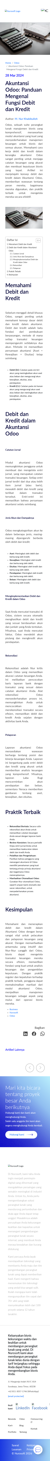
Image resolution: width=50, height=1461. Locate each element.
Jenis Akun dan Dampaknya (23, 257)
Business (14, 1009)
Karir (10, 1425)
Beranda (12, 1419)
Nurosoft (14, 1013)
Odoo (16, 63)
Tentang (23, 1432)
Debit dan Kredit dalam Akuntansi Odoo (23, 249)
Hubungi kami (17, 1134)
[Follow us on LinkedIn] (23, 1407)
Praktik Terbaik (15, 272)
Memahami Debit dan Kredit (20, 244)
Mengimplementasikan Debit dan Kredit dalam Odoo (25, 261)
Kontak (34, 1429)
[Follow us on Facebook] (40, 1407)
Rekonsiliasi (17, 265)
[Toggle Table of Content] (37, 240)
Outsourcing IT (36, 1420)
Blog (21, 1425)
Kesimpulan (13, 275)
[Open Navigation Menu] (43, 11)
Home (8, 63)
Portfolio (12, 1432)
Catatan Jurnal (18, 254)
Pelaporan (17, 268)
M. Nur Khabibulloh (26, 119)
